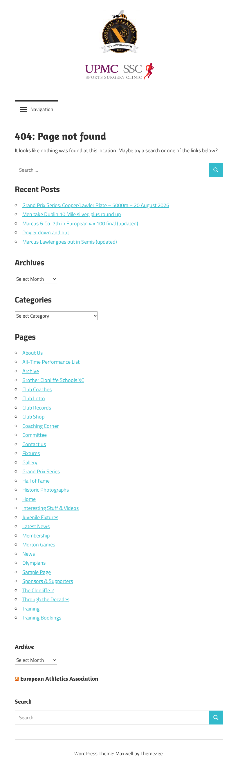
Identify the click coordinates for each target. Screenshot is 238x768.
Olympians (34, 563)
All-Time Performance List (51, 362)
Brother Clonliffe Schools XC (53, 380)
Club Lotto (33, 398)
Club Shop (33, 417)
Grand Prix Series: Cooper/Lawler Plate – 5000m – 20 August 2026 (95, 205)
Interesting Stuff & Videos (50, 508)
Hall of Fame (36, 481)
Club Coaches (37, 389)
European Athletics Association (59, 678)
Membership (36, 535)
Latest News (36, 526)
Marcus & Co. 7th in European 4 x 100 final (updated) (80, 223)
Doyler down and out (45, 232)
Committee (34, 435)
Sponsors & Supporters (47, 581)
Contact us (34, 444)
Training (30, 609)
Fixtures (31, 453)
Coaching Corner (40, 426)
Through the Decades (45, 599)
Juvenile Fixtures (40, 517)
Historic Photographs (45, 490)
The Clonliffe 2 (38, 590)
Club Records (36, 408)
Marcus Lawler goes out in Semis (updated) (69, 242)
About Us (32, 353)
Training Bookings (41, 618)
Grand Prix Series (41, 471)
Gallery (29, 462)
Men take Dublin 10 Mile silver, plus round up (71, 214)
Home (29, 499)
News (28, 554)
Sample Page (36, 572)
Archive (30, 371)
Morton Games (38, 544)
